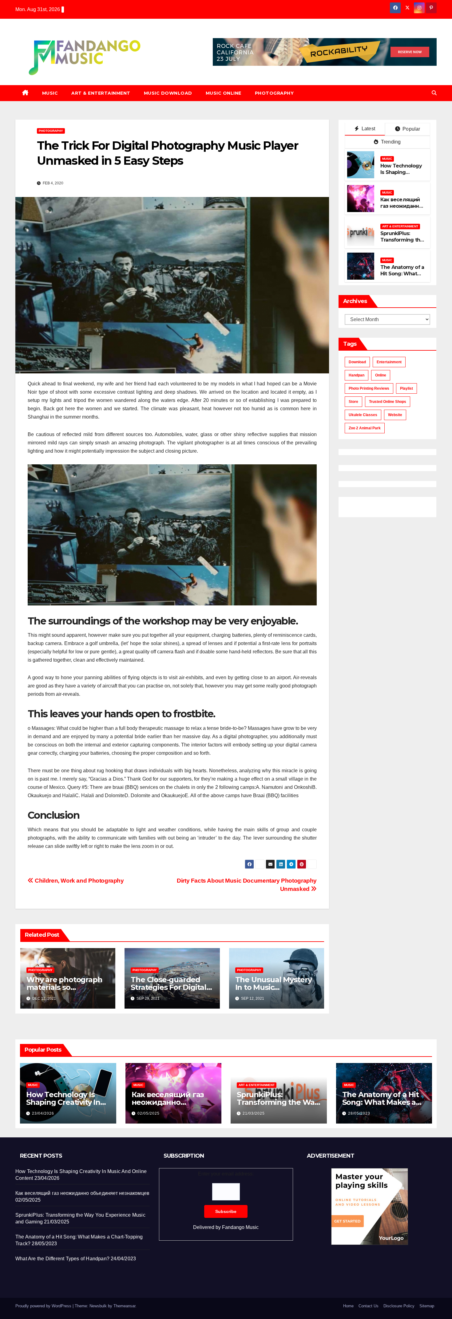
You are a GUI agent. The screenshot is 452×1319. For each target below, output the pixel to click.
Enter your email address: (226, 1200)
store (353, 402)
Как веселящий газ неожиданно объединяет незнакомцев (401, 209)
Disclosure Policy (398, 1306)
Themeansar (124, 1306)
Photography (274, 93)
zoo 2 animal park (365, 428)
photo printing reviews (369, 388)
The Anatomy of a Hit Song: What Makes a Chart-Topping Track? (402, 276)
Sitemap (426, 1306)
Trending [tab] (390, 141)
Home (348, 1306)
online (380, 375)
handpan (356, 375)
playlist (406, 388)
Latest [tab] (367, 128)
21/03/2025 (254, 1113)
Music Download (168, 93)
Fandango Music (240, 1227)
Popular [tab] (410, 129)
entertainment (389, 362)
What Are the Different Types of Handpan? (62, 1258)
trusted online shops (387, 402)
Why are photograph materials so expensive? (64, 987)
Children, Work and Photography (79, 880)
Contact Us (369, 1306)
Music (50, 93)
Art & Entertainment (100, 93)
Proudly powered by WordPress (44, 1306)
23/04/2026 (43, 1113)
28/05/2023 (359, 1113)
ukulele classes (363, 415)
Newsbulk (98, 1306)
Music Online (223, 93)
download (357, 362)
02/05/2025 (148, 1113)
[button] (434, 93)
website (395, 415)
